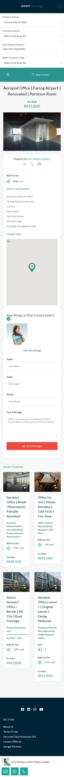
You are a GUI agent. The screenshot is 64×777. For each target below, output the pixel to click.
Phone (10, 394)
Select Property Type (13, 57)
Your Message (14, 412)
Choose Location (11, 30)
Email (9, 376)
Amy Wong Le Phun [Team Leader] (30, 315)
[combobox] (32, 23)
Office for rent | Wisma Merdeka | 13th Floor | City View (46, 506)
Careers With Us (12, 741)
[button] (35, 272)
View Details (16, 487)
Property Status (10, 16)
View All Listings (32, 350)
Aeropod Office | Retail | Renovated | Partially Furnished (16, 506)
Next (59, 131)
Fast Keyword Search (13, 44)
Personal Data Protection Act (19, 736)
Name (10, 359)
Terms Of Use (10, 731)
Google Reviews (12, 746)
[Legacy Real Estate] (32, 9)
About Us (8, 726)
